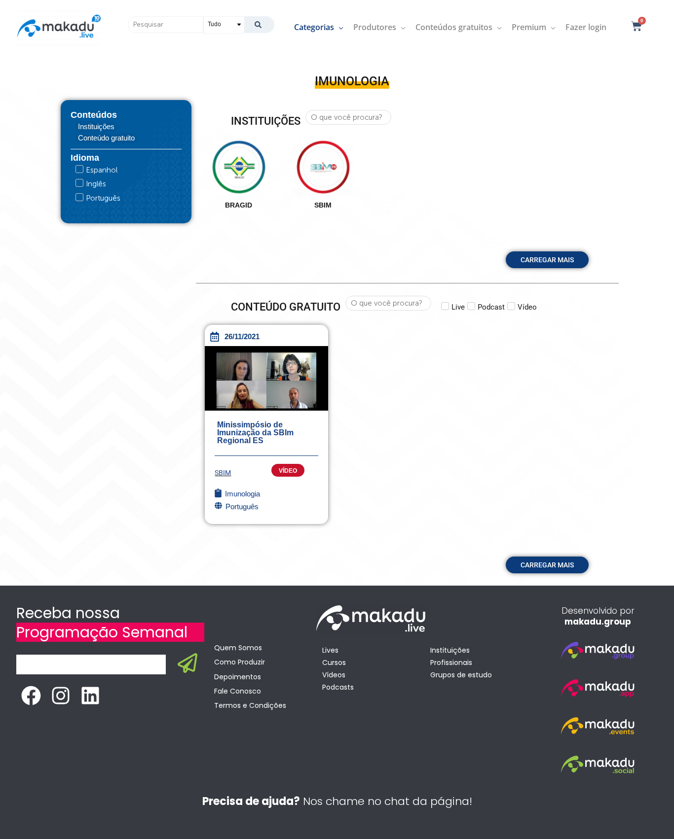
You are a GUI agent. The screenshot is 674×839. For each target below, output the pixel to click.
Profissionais (451, 662)
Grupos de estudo (461, 675)
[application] (338, 27)
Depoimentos (237, 677)
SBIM (223, 473)
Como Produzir (239, 662)
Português (242, 506)
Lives (330, 650)
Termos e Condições (250, 705)
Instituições (450, 650)
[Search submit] (259, 24)
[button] (547, 259)
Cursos (334, 662)
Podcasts (338, 687)
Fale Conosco (237, 691)
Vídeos (333, 675)
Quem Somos (238, 648)
